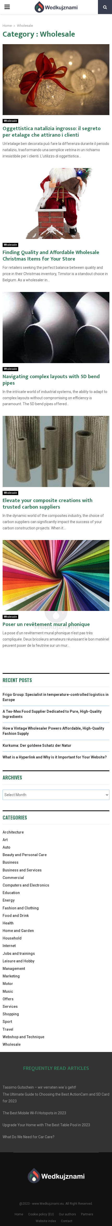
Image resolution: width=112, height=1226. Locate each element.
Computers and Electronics (26, 885)
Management (14, 969)
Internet (9, 946)
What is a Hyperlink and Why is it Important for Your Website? (55, 757)
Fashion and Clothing (21, 908)
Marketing (11, 976)
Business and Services (22, 870)
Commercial (13, 878)
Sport (7, 1022)
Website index (46, 1221)
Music (8, 991)
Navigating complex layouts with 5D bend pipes (51, 380)
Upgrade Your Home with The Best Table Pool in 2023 (46, 1125)
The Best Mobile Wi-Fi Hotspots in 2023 (34, 1113)
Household (12, 938)
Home (19, 1214)
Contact (66, 1221)
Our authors (67, 1214)
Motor (8, 984)
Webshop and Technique (23, 1037)
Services (10, 1006)
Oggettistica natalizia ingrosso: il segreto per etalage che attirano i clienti (52, 131)
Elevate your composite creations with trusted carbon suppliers (47, 503)
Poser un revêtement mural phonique (46, 624)
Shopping (11, 1014)
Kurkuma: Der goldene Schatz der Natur (37, 745)
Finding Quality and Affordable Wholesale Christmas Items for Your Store (51, 255)
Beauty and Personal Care (25, 855)
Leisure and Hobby (18, 961)
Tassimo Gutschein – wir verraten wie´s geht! (39, 1087)
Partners (87, 1214)
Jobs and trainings (19, 953)
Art (5, 840)
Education (11, 893)
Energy (9, 900)
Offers (8, 999)
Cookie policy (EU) (41, 1214)
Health (8, 923)
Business (10, 862)
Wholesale (10, 120)
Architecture (13, 832)
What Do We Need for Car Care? (28, 1137)
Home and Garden (18, 931)
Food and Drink (16, 916)
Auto (6, 847)
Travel (8, 1029)
